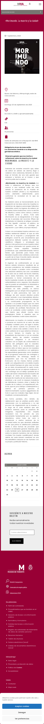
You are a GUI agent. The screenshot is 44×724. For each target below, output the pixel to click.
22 (32, 485)
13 (22, 480)
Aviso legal (12, 661)
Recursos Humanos (15, 635)
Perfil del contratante (16, 606)
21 (27, 485)
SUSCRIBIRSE (16, 541)
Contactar (12, 684)
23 (37, 485)
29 (32, 490)
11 (12, 480)
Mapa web (12, 687)
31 (7, 495)
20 (22, 485)
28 (27, 490)
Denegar (22, 712)
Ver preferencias (22, 718)
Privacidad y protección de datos (20, 664)
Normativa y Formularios (17, 620)
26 (17, 490)
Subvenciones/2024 (15, 593)
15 (32, 480)
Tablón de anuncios (15, 639)
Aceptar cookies (22, 706)
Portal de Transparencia (16, 582)
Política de (15, 668)
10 (7, 480)
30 (37, 490)
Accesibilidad (13, 671)
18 (12, 485)
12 (17, 480)
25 (12, 490)
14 (27, 480)
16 (36, 480)
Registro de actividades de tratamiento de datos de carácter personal (23, 631)
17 (7, 485)
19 (17, 485)
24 (7, 490)
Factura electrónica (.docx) (18, 642)
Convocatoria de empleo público (18, 587)
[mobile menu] (40, 4)
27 (22, 490)
